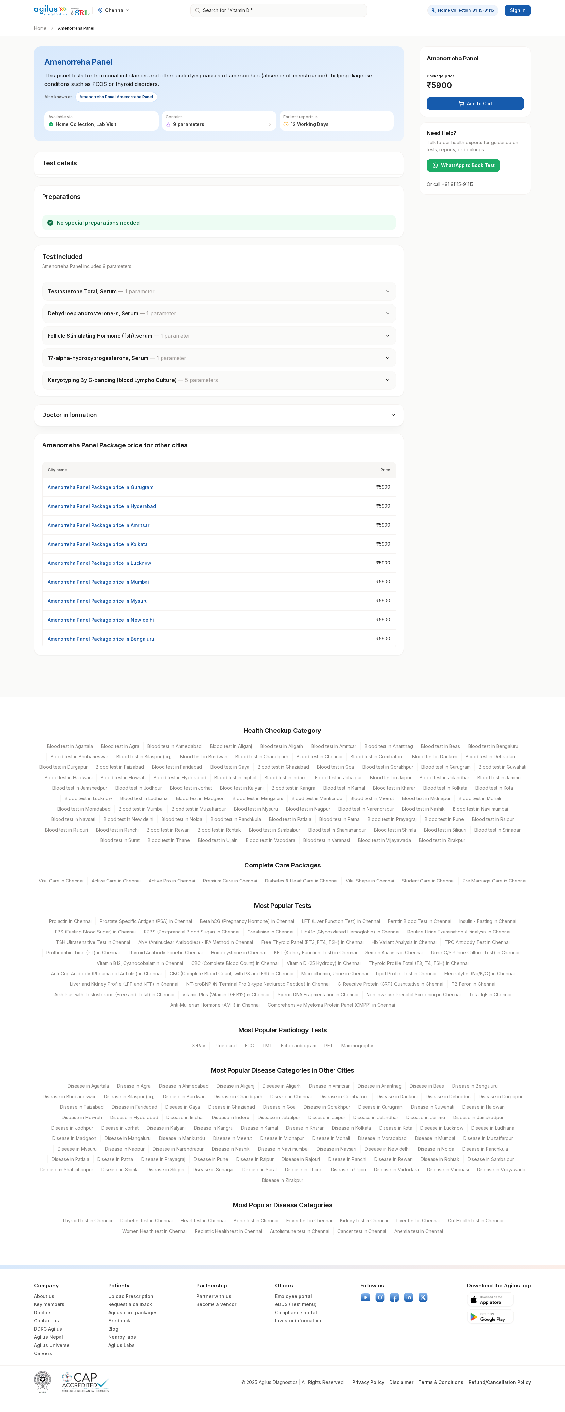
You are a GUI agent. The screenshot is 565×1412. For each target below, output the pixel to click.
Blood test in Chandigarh (261, 756)
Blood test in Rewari (168, 829)
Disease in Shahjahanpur (66, 1169)
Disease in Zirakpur (282, 1180)
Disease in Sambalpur (491, 1159)
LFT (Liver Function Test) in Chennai (341, 921)
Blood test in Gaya (229, 767)
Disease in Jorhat (120, 1128)
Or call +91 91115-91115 (450, 184)
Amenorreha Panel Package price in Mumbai (98, 582)
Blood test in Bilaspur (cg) (144, 756)
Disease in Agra (134, 1086)
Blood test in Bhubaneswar (79, 756)
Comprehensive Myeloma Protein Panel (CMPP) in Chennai (331, 1005)
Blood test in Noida (182, 819)
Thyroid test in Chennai (87, 1220)
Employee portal (293, 1296)
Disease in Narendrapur (178, 1148)
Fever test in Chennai (309, 1220)
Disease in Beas (427, 1086)
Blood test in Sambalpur (274, 829)
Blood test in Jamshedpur (79, 788)
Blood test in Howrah (123, 777)
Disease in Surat (259, 1169)
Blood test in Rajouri (66, 829)
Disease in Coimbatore (344, 1096)
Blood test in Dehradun (490, 756)
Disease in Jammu (425, 1117)
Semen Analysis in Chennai (394, 952)
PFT (328, 1045)
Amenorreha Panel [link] (76, 28)
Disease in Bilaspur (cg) (129, 1096)
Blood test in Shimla (395, 829)
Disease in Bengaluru (475, 1086)
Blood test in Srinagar (497, 829)
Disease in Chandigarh (238, 1096)
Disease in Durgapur (500, 1096)
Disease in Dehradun (448, 1096)
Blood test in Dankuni (434, 756)
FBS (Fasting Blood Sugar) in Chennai (95, 931)
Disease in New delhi (387, 1148)
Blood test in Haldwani (69, 777)
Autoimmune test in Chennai (299, 1231)
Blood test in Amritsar (333, 746)
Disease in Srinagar (213, 1169)
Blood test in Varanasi (326, 840)
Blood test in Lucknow (88, 798)
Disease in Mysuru (77, 1148)
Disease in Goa (279, 1107)
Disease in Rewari (393, 1159)
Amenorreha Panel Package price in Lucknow (99, 563)
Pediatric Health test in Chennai (228, 1231)
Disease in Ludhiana (492, 1128)
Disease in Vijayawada (501, 1169)
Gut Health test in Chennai (475, 1220)
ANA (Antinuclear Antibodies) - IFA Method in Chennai (195, 942)
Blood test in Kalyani (242, 788)
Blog (113, 1329)
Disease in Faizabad (82, 1107)
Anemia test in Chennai (418, 1231)
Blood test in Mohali (480, 798)
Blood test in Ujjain (218, 840)
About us (44, 1296)
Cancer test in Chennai (361, 1231)
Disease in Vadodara (396, 1169)
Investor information (298, 1320)
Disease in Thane (304, 1169)
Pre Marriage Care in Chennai (494, 880)
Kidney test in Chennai (364, 1220)
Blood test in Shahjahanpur (337, 829)
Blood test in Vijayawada (384, 840)
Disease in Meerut (232, 1138)
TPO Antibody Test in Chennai (477, 942)
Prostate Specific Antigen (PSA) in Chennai (146, 921)
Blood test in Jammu (499, 777)
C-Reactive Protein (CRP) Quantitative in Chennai (390, 984)
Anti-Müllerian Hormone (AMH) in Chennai (215, 1005)
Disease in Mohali (331, 1138)
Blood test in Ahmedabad (174, 746)
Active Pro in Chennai (172, 880)
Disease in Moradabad (382, 1138)
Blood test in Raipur (493, 819)
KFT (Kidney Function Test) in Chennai (315, 952)
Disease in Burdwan (184, 1096)
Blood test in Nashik (423, 809)
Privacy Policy (368, 1382)
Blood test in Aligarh (281, 746)
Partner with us (214, 1296)
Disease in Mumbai (435, 1138)
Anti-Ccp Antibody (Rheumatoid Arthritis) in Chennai (106, 973)
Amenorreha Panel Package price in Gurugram (100, 487)
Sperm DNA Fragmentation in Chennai (318, 994)
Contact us (46, 1320)
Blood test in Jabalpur (338, 777)
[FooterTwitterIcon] (423, 1297)
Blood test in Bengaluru (493, 746)
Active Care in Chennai (116, 880)
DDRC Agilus (48, 1329)
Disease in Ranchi (347, 1159)
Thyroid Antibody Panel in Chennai (165, 952)
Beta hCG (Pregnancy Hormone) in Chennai (247, 921)
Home (40, 28)
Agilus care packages (133, 1312)
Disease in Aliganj (235, 1086)
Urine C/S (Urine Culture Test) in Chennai (475, 952)
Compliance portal (296, 1312)
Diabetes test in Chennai (146, 1220)
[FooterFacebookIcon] (394, 1297)
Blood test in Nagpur (308, 809)
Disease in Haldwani (483, 1107)
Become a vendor (216, 1304)
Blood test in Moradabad (84, 809)
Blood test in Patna (339, 819)
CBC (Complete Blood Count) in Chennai (235, 963)
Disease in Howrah (82, 1117)
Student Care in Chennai (428, 880)
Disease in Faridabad (134, 1107)
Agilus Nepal (48, 1337)
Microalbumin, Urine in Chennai (334, 973)
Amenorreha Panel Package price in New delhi (101, 620)
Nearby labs (122, 1337)
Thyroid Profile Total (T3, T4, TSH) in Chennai (419, 963)
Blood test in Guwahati (502, 767)
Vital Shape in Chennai (370, 880)
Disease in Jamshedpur (478, 1117)
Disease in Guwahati (432, 1107)
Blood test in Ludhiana (144, 798)
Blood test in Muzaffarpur (199, 809)
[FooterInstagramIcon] (380, 1297)
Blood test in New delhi (128, 819)
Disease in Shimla (120, 1169)
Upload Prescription (130, 1296)
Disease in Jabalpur (279, 1117)
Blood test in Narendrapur (366, 809)
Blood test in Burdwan (203, 756)
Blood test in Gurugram (446, 767)
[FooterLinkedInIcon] (408, 1297)
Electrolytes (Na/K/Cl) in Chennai (479, 973)
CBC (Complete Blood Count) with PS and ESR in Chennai (231, 973)
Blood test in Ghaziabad (283, 767)
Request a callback (130, 1304)
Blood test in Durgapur (63, 767)
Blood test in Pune (444, 819)
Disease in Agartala (88, 1086)
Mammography (357, 1045)
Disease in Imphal (185, 1117)
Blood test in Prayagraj (392, 819)
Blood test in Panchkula (236, 819)
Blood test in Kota (494, 788)
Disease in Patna (115, 1159)
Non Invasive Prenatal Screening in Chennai (414, 994)
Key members (49, 1304)
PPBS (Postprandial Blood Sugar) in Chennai (191, 931)
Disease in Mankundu (182, 1138)
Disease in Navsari (336, 1148)
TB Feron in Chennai (473, 984)
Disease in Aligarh (282, 1086)
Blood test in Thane (169, 840)
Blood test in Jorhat (191, 788)
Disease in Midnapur (282, 1138)
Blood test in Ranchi (117, 829)
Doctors (43, 1312)
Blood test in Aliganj (231, 746)
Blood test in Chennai (319, 756)
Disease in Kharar (305, 1128)
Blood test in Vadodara (270, 840)
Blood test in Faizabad (120, 767)
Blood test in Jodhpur (138, 788)
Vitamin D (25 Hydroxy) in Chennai (324, 963)
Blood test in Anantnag (389, 746)
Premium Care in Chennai (230, 880)
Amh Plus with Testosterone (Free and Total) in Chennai (114, 994)
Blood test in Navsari (73, 819)
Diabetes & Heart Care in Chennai (301, 880)
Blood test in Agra (120, 746)
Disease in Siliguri (165, 1169)
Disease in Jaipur (326, 1117)
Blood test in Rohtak (219, 829)
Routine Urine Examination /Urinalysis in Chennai (458, 931)
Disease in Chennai (291, 1096)
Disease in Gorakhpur (327, 1107)
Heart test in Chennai (203, 1220)
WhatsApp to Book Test (468, 165)
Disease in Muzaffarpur (488, 1138)
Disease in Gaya (182, 1107)
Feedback (119, 1320)
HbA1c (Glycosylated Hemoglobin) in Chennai (350, 931)
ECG (249, 1045)
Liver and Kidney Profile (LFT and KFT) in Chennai (124, 984)
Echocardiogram (298, 1045)
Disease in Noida (436, 1148)
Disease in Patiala (70, 1159)
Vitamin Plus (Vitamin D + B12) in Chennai (225, 994)
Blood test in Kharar (394, 788)
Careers (43, 1353)
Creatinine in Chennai (270, 931)
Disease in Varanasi (448, 1169)
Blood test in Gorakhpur (387, 767)
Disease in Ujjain (348, 1169)
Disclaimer (401, 1382)
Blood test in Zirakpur (442, 840)
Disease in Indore (230, 1117)
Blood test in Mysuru (256, 809)
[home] (62, 10)
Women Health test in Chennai (154, 1231)
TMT (267, 1045)
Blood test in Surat (120, 840)
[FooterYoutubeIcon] (365, 1297)
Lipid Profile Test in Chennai (406, 973)
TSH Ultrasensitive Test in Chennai (93, 942)
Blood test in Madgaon (200, 798)
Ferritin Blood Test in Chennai (419, 921)
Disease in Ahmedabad (184, 1086)
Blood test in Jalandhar (444, 777)
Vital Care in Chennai (61, 880)
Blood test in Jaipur (391, 777)
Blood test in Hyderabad (180, 777)
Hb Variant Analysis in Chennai (404, 942)
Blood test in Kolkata (445, 788)
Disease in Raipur (255, 1159)
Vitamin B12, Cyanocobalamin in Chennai (140, 963)
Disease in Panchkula (485, 1148)
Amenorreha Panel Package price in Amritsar (98, 525)
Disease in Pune (211, 1159)
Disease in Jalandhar (375, 1117)
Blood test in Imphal (235, 777)
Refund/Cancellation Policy (500, 1382)
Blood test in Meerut (372, 798)
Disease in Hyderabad (134, 1117)
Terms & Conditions (441, 1382)
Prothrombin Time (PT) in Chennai (83, 952)
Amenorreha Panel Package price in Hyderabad (102, 506)
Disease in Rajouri (301, 1159)
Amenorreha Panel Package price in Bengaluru (101, 639)
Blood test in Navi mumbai (480, 809)
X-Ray (198, 1045)
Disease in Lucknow (441, 1128)
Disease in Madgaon (74, 1138)
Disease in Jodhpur (72, 1128)
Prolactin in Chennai (70, 921)
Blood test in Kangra (293, 788)
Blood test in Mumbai (141, 809)
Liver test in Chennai (418, 1220)
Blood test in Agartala (70, 746)
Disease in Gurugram (380, 1107)
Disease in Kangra (213, 1128)
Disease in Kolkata (351, 1128)
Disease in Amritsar (329, 1086)
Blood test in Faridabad (177, 767)
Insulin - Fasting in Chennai (487, 921)
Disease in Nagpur (125, 1148)
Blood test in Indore (286, 777)
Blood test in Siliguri (445, 829)
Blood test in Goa (335, 767)
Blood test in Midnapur (426, 798)
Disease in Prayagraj (163, 1159)
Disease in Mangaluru (128, 1138)
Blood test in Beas (440, 746)
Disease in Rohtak (440, 1159)
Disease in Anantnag (380, 1086)
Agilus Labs (121, 1345)
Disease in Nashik (231, 1148)
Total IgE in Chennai (490, 994)
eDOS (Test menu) (296, 1304)
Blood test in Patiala (290, 819)
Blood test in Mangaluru (258, 798)
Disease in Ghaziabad (231, 1107)
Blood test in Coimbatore (377, 756)
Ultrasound (225, 1045)
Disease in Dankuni (397, 1096)
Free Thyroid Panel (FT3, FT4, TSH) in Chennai (312, 942)
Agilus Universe (52, 1345)
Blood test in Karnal (344, 788)
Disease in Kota (395, 1128)
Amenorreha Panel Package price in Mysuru (98, 601)
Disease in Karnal (259, 1128)
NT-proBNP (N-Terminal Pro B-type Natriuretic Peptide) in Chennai (258, 984)
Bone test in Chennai (256, 1220)
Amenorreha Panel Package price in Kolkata (98, 544)
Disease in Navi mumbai (283, 1148)
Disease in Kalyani (166, 1128)
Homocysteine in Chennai (238, 952)
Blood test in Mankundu (317, 798)
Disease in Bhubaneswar (69, 1096)
